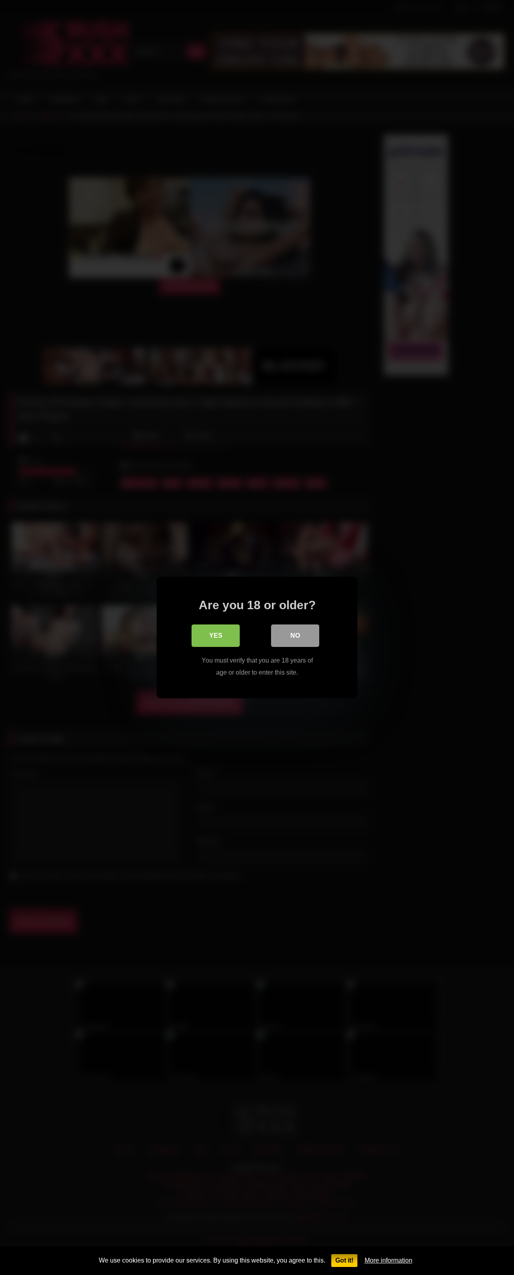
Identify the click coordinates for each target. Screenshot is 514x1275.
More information (388, 1260)
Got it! (344, 1260)
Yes (215, 635)
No (295, 635)
